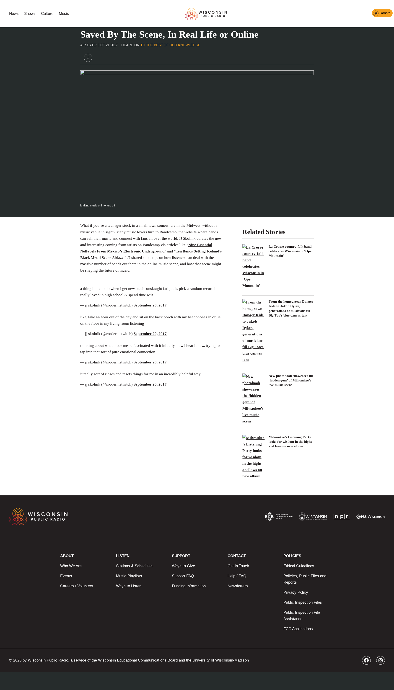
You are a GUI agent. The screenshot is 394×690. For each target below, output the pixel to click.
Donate (385, 13)
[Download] (88, 59)
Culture (47, 13)
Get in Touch (238, 566)
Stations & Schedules (134, 566)
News (14, 13)
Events (66, 576)
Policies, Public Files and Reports (304, 579)
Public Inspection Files (302, 602)
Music (64, 13)
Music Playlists (129, 576)
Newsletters (238, 586)
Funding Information (189, 586)
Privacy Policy (295, 592)
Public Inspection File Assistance (301, 615)
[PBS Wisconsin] (370, 518)
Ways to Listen (128, 586)
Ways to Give (183, 566)
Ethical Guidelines (298, 566)
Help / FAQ (237, 576)
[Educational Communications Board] (279, 517)
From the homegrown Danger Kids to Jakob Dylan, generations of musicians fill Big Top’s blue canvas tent (291, 308)
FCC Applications (298, 629)
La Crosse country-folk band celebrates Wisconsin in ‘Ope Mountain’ (290, 251)
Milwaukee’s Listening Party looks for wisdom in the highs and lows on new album (290, 441)
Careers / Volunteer (76, 586)
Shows (30, 13)
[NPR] (342, 518)
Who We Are (71, 566)
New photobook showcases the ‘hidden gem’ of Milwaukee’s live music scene (291, 380)
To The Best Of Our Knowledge (170, 45)
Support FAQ (183, 576)
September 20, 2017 (150, 305)
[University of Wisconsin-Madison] (313, 518)
